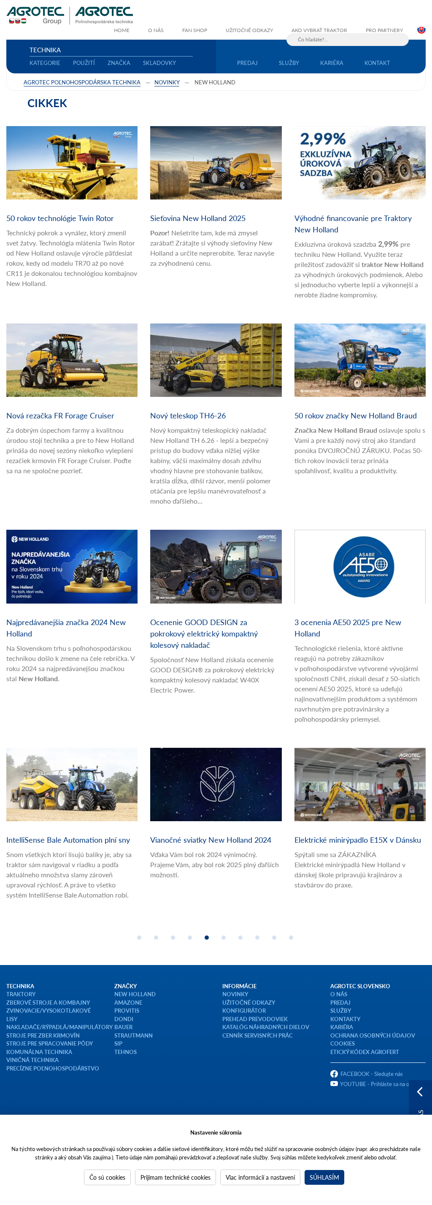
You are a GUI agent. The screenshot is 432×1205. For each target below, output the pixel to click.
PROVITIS (126, 1010)
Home (122, 30)
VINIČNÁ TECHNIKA (32, 1060)
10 (291, 937)
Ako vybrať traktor (319, 30)
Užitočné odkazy (249, 30)
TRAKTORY (20, 994)
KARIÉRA (341, 1027)
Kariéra (331, 63)
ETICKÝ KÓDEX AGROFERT (364, 1052)
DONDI (123, 1019)
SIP (118, 1043)
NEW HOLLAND (135, 994)
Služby (289, 63)
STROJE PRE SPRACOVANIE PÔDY (49, 1043)
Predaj (247, 63)
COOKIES (342, 1043)
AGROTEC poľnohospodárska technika (82, 82)
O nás (156, 30)
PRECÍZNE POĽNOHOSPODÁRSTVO (52, 1068)
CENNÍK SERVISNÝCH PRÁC (257, 1035)
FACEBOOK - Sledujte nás (371, 1074)
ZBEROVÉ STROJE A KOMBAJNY (48, 1002)
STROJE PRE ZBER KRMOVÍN (43, 1035)
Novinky (166, 82)
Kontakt (377, 63)
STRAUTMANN (133, 1035)
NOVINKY (235, 994)
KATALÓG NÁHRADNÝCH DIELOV (265, 1027)
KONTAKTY (345, 1019)
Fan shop (194, 30)
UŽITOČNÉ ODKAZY (248, 1002)
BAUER (123, 1027)
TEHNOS (125, 1052)
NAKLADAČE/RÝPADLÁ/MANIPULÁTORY (59, 1027)
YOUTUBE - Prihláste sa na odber (380, 1084)
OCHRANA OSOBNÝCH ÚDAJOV (372, 1035)
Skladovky (159, 63)
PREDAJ (340, 1002)
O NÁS (338, 994)
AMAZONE (128, 1002)
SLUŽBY (340, 1010)
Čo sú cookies (107, 1177)
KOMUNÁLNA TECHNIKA (39, 1052)
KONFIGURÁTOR (244, 1010)
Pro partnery (384, 30)
